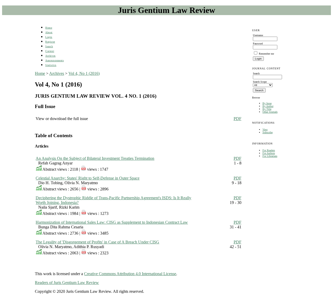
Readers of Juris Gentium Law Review (67, 282)
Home (48, 27)
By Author (267, 106)
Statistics (50, 65)
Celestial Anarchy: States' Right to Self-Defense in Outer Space (87, 178)
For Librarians (269, 156)
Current (49, 51)
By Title (266, 109)
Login (48, 37)
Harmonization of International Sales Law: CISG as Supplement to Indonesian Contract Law (112, 222)
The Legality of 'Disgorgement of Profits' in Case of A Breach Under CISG (97, 242)
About (49, 32)
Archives (50, 55)
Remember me (266, 53)
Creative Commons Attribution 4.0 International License (130, 273)
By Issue (267, 103)
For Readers (268, 150)
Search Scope (260, 81)
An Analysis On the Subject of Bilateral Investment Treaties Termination (95, 158)
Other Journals (270, 111)
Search (49, 46)
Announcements (54, 60)
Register (50, 41)
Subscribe (267, 132)
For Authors (268, 153)
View (265, 129)
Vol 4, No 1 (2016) (84, 73)
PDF (237, 118)
